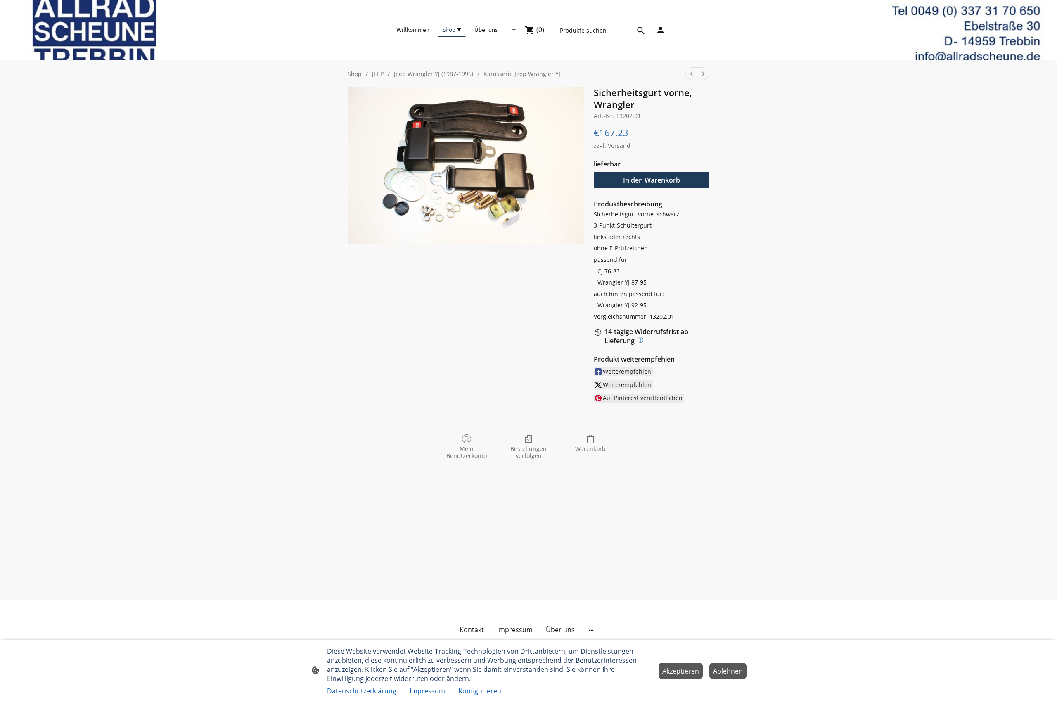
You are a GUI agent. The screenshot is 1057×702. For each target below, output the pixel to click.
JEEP (378, 74)
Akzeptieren (680, 671)
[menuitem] (691, 74)
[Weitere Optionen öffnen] (513, 29)
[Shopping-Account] (661, 30)
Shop (355, 74)
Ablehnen (728, 671)
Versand (619, 145)
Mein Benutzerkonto (466, 452)
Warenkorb (590, 449)
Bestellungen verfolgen (528, 452)
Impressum (427, 690)
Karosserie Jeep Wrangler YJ (521, 74)
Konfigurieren (479, 690)
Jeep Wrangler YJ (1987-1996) (433, 74)
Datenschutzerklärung (361, 690)
